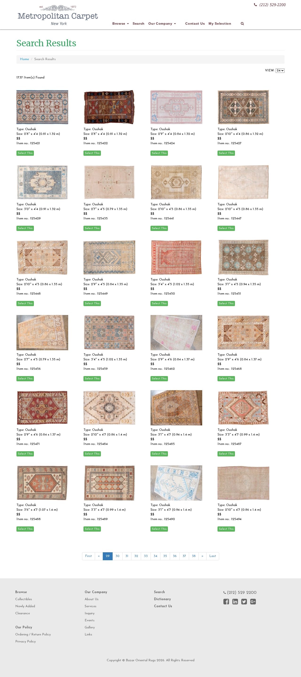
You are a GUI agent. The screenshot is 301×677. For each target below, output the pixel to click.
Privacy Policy (25, 641)
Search (139, 23)
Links (88, 634)
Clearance (22, 613)
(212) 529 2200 (242, 593)
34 (155, 556)
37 (184, 556)
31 (126, 556)
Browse (119, 23)
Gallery (90, 627)
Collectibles (23, 599)
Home (24, 59)
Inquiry (90, 613)
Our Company (160, 23)
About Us (92, 599)
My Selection (220, 23)
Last (212, 556)
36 (175, 556)
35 (165, 556)
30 (117, 556)
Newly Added (25, 606)
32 (136, 556)
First (88, 556)
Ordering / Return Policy (33, 634)
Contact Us (195, 23)
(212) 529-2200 (272, 5)
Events (90, 620)
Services (90, 606)
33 (146, 556)
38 (194, 556)
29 (108, 556)
